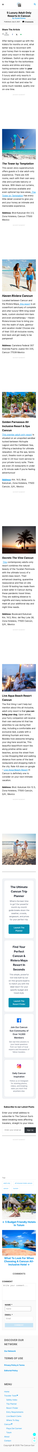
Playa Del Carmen (14, 1428)
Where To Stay (12, 1420)
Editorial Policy (11, 1370)
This (5, 562)
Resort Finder (12, 1408)
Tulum (9, 1432)
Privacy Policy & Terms (14, 1365)
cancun (5, 1188)
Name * (8, 1305)
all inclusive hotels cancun (23, 1183)
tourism (15, 1188)
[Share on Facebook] (12, 34)
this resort (24, 304)
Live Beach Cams (13, 1416)
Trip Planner (11, 1404)
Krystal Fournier (20, 18)
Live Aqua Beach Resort (16, 770)
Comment (7, 1281)
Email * (9, 1315)
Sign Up (30, 1130)
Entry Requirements (14, 1412)
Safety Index (11, 1400)
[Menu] (3, 4)
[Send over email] (20, 34)
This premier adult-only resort (17, 434)
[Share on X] (16, 34)
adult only (6, 1183)
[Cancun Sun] (19, 4)
